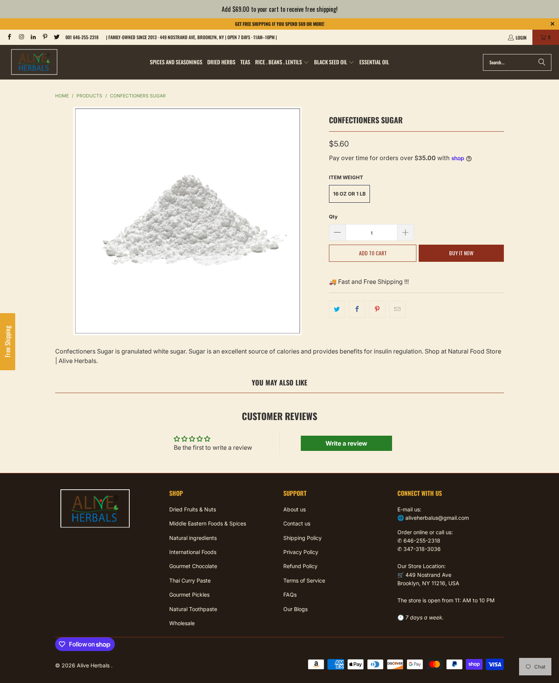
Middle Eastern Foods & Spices (207, 523)
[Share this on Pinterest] (377, 309)
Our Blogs (295, 609)
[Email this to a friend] (397, 309)
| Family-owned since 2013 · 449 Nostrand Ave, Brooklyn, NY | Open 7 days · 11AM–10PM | (191, 37)
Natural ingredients (193, 538)
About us (294, 509)
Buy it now (461, 253)
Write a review (346, 443)
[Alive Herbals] (34, 62)
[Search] (541, 62)
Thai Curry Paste (190, 580)
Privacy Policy (300, 552)
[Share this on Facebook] (357, 309)
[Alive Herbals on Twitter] (56, 37)
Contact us (296, 523)
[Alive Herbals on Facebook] (9, 37)
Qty (333, 216)
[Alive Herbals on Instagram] (20, 37)
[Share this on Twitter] (337, 309)
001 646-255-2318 (81, 37)
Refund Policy (300, 566)
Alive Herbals (94, 665)
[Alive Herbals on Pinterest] (44, 37)
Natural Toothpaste (193, 609)
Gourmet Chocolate (193, 566)
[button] (282, 62)
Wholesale (182, 623)
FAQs (290, 594)
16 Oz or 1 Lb (349, 194)
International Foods (192, 552)
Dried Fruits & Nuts (192, 509)
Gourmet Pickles (189, 594)
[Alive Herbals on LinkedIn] (33, 37)
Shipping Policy (302, 538)
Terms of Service (304, 580)
